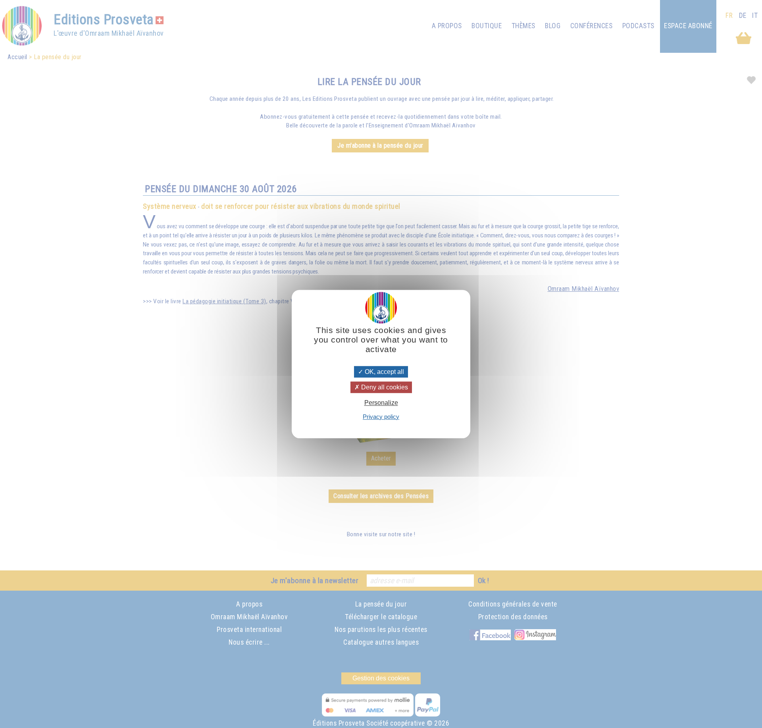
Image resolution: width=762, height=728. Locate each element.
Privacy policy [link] (381, 416)
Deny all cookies (384, 387)
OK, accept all (383, 371)
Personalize (381, 403)
